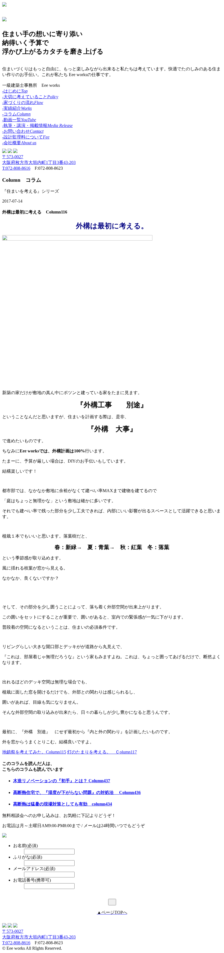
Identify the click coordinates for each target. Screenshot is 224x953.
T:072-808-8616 (16, 168)
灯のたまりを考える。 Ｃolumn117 (102, 752)
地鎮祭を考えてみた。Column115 (34, 752)
